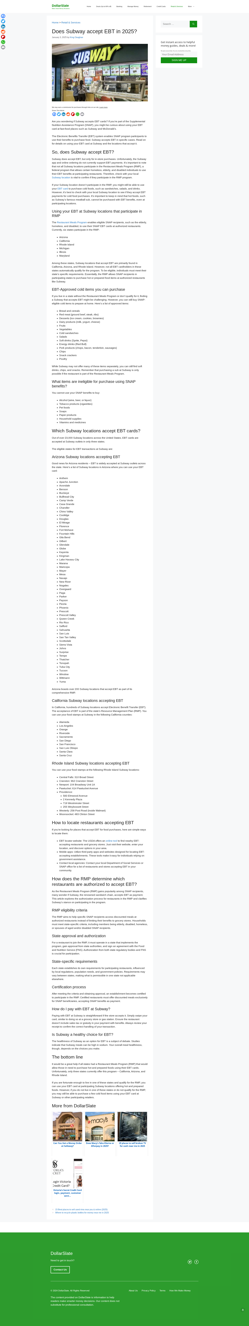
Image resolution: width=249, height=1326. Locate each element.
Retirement (147, 6)
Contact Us (60, 1269)
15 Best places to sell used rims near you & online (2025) (81, 1209)
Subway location (61, 177)
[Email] (3, 47)
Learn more (103, 107)
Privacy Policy (149, 1290)
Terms (162, 1290)
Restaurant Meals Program (72, 222)
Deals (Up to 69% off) (103, 6)
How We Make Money (180, 1290)
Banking (119, 6)
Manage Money (133, 6)
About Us (133, 1290)
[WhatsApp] (3, 42)
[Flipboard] (3, 36)
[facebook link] (196, 1262)
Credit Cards (161, 6)
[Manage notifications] (243, 1310)
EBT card (62, 188)
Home (89, 6)
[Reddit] (3, 31)
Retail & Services (177, 6)
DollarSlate (60, 5)
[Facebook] (3, 16)
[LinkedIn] (3, 26)
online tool (111, 840)
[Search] (193, 24)
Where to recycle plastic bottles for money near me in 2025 (82, 1212)
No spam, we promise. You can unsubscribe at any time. (176, 51)
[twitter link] (190, 1262)
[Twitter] (3, 21)
